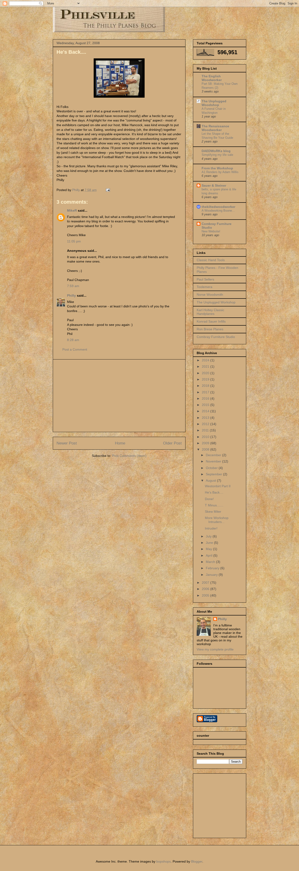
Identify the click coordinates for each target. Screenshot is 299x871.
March (211, 562)
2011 (206, 430)
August (211, 480)
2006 (206, 589)
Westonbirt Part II (218, 486)
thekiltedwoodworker (218, 207)
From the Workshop (217, 168)
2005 (206, 595)
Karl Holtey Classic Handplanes (210, 312)
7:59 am (73, 286)
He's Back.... (214, 492)
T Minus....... (214, 505)
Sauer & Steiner (214, 185)
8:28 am (73, 340)
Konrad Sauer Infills (211, 321)
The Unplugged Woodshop (214, 103)
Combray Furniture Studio (216, 337)
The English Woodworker (212, 78)
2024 (206, 360)
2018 (206, 386)
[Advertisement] (119, 395)
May (209, 549)
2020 (206, 373)
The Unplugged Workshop (216, 302)
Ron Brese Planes (210, 329)
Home (120, 443)
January (212, 574)
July (209, 536)
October (212, 468)
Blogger (196, 861)
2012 (206, 424)
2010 (206, 437)
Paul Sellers (205, 279)
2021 (206, 366)
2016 (206, 398)
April (209, 555)
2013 (206, 418)
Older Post (172, 443)
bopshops (163, 861)
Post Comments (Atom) (129, 456)
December (214, 455)
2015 (206, 405)
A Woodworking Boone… (218, 210)
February (213, 568)
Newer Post (67, 443)
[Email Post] (107, 190)
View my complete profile (215, 649)
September (214, 474)
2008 (206, 449)
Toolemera (204, 287)
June (210, 542)
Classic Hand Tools (211, 260)
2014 (206, 411)
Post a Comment (74, 349)
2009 (206, 443)
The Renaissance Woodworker (215, 128)
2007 (206, 582)
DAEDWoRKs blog (216, 151)
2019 (206, 379)
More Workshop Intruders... (216, 520)
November (214, 461)
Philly (71, 295)
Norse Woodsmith (210, 294)
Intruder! (211, 528)
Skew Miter (213, 511)
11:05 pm (74, 241)
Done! (209, 499)
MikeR (72, 210)
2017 (206, 392)
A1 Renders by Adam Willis (220, 172)
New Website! (211, 231)
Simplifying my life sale (217, 154)
